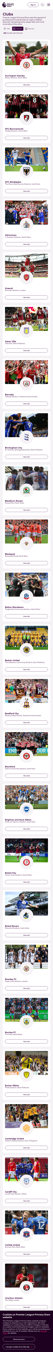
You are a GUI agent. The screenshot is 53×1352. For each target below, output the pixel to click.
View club (26, 85)
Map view (31, 29)
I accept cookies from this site (17, 1347)
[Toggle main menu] (48, 4)
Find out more (19, 1339)
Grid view (19, 29)
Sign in (33, 5)
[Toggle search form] (42, 4)
